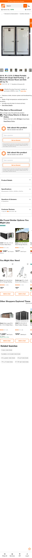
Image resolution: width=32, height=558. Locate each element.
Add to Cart (7, 294)
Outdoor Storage (24, 13)
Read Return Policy (9, 121)
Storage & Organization (11, 13)
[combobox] (14, 5)
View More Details (7, 105)
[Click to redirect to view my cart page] (29, 6)
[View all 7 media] (30, 70)
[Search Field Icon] (25, 6)
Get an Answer (16, 140)
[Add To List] (25, 78)
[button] (16, 180)
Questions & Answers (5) (18, 84)
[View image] (1, 70)
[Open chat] (31, 23)
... (2, 13)
